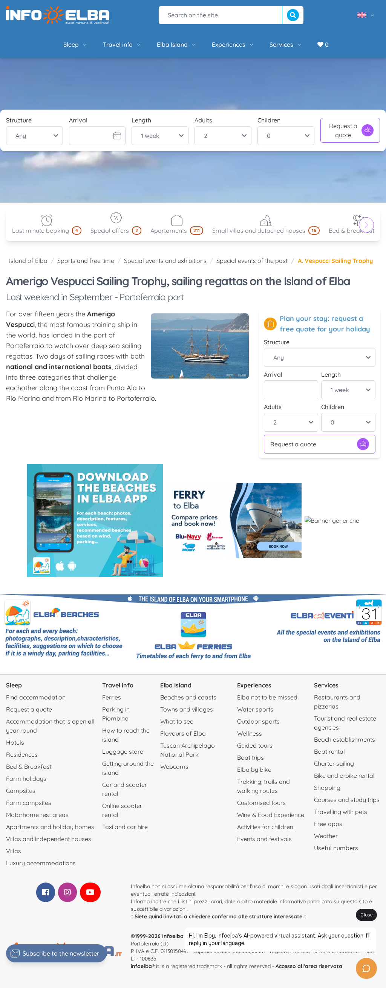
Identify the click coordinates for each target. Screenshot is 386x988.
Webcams (174, 766)
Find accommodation (36, 697)
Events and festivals (264, 839)
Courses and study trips (347, 799)
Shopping (327, 787)
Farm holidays (26, 778)
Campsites (20, 790)
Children (268, 120)
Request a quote (343, 130)
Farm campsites (28, 802)
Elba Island (172, 44)
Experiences (228, 44)
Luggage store (122, 751)
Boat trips (250, 757)
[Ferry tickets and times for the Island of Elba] (234, 520)
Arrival (78, 120)
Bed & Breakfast (29, 766)
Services (281, 44)
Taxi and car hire (125, 827)
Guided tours (255, 745)
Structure (19, 120)
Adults (203, 120)
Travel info (118, 44)
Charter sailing (334, 763)
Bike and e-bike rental (344, 775)
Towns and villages (186, 709)
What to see (176, 721)
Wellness (249, 733)
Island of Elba (28, 260)
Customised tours (261, 802)
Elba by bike (254, 769)
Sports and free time (85, 260)
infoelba (141, 966)
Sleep (71, 44)
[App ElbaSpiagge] (95, 520)
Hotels (15, 742)
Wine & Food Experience (270, 814)
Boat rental (329, 751)
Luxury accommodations (41, 863)
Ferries (111, 697)
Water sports (255, 709)
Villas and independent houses (48, 839)
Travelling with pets (340, 811)
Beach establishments (344, 739)
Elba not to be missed (267, 697)
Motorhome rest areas (37, 814)
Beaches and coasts (188, 697)
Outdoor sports (258, 721)
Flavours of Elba (183, 733)
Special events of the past (252, 260)
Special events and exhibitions (165, 260)
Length (141, 120)
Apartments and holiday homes (50, 827)
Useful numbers (336, 848)
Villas (13, 851)
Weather (326, 836)
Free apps (328, 824)
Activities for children (265, 827)
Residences (22, 754)
